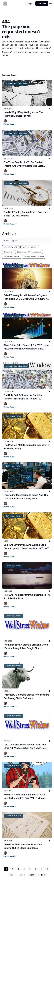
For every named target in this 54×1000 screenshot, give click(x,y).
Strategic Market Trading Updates (29, 252)
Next (31, 875)
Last (43, 875)
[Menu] (50, 3)
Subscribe (41, 3)
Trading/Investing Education (34, 257)
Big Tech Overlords (10, 247)
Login (30, 3)
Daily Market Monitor (11, 257)
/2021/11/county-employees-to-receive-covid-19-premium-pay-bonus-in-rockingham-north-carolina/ (26, 45)
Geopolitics (8, 252)
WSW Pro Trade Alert (30, 247)
